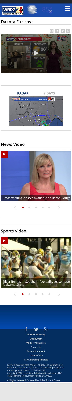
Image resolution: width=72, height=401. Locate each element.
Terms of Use (36, 355)
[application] (36, 53)
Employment (36, 338)
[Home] (13, 10)
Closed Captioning (36, 334)
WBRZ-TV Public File (36, 342)
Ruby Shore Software (50, 380)
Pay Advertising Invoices (36, 359)
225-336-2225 (24, 367)
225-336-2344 (38, 370)
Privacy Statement (36, 351)
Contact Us (36, 347)
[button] (36, 53)
